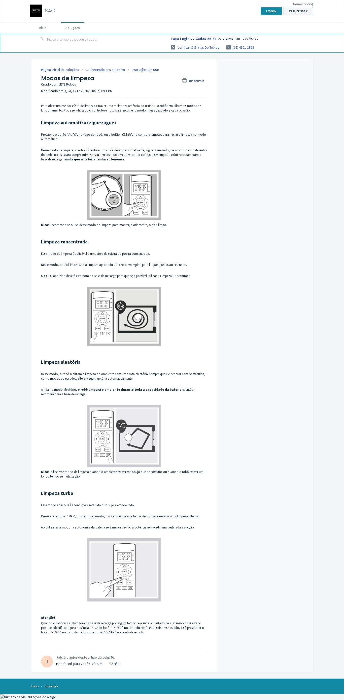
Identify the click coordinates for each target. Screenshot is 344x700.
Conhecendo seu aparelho (105, 69)
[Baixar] (163, 292)
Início (42, 27)
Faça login (180, 38)
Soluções (72, 27)
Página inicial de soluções (60, 69)
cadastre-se (206, 38)
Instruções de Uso (145, 69)
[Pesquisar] (42, 40)
